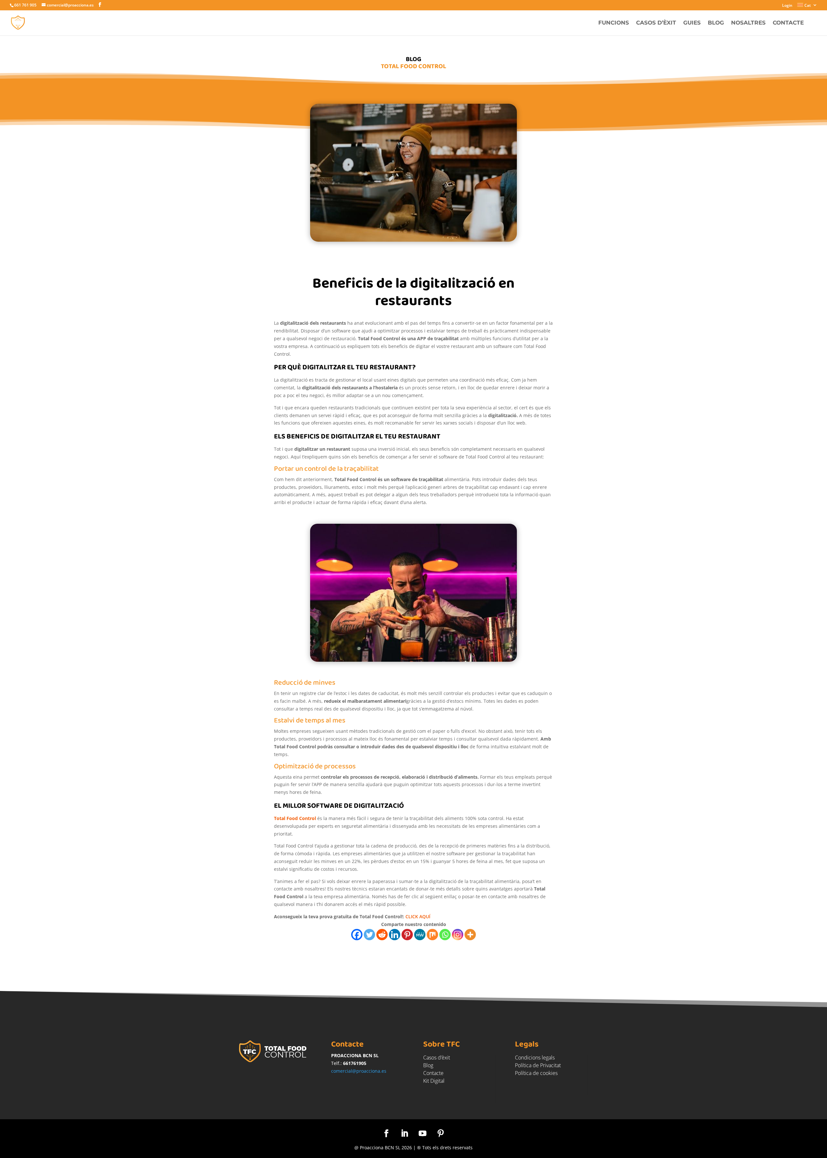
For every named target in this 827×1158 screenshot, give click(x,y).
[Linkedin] (394, 934)
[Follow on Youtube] (422, 1133)
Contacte (788, 23)
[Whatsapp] (445, 934)
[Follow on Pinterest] (440, 1133)
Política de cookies (536, 1073)
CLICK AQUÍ (417, 916)
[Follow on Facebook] (386, 1133)
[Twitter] (369, 934)
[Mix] (432, 934)
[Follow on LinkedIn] (404, 1133)
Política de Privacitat (538, 1065)
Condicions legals (535, 1057)
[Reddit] (382, 934)
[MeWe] (419, 934)
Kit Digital (434, 1080)
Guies (692, 23)
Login (787, 6)
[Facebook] (356, 934)
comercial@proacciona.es (358, 1071)
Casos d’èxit (656, 23)
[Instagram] (457, 934)
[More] (470, 934)
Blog (716, 23)
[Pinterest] (407, 934)
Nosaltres (748, 23)
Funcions (613, 23)
